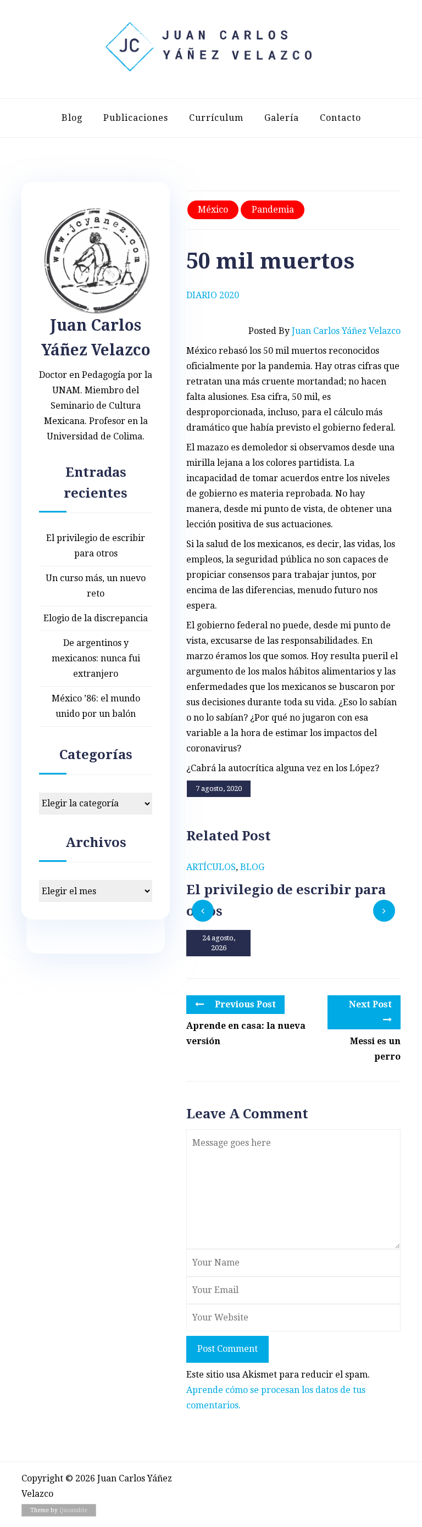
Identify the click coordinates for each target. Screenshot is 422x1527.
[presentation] (203, 911)
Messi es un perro (375, 1049)
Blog (72, 118)
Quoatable (73, 1510)
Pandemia (273, 209)
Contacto (340, 118)
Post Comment (227, 1349)
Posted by (324, 331)
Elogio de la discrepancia (95, 618)
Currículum (216, 118)
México (213, 209)
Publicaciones (135, 118)
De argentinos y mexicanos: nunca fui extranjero (96, 658)
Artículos (211, 867)
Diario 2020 (212, 295)
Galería (281, 118)
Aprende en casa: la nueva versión (246, 1033)
